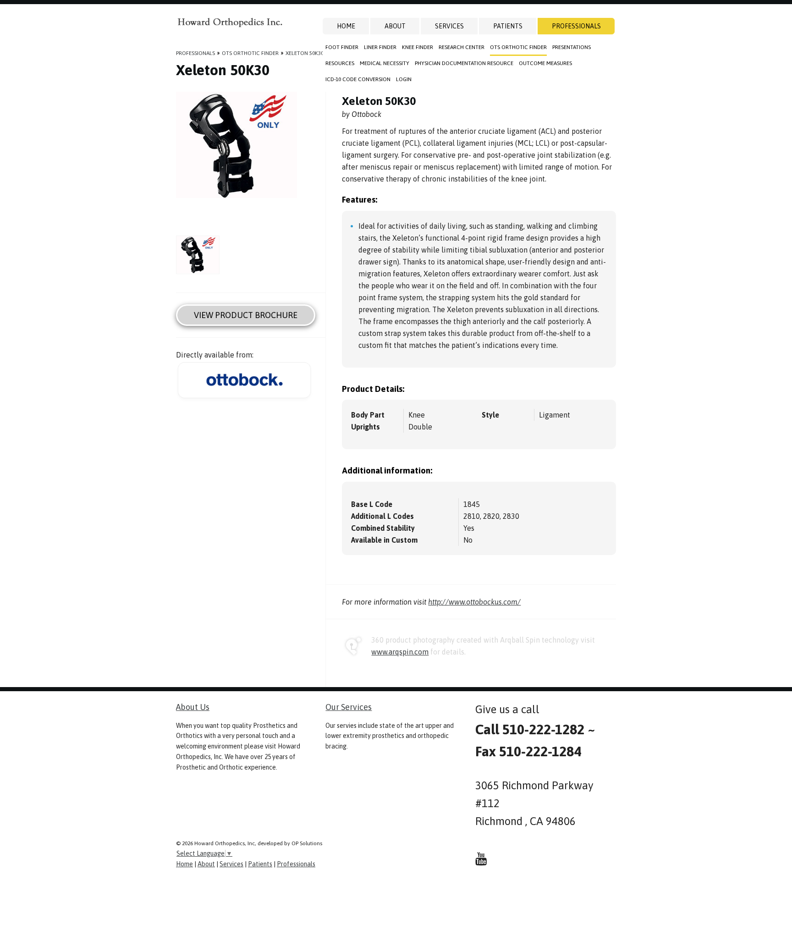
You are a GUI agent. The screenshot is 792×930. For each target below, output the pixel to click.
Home (346, 26)
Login (404, 79)
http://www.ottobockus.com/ (474, 602)
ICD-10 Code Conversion (357, 79)
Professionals (576, 26)
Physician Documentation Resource (464, 63)
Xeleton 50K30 (305, 53)
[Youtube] (481, 858)
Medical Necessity (384, 63)
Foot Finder (341, 47)
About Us (192, 707)
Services (449, 26)
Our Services (348, 707)
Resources (339, 63)
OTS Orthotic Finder (518, 47)
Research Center (461, 47)
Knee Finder (417, 47)
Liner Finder (380, 47)
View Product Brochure (245, 315)
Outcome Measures (545, 63)
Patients (507, 26)
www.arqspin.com (400, 652)
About (395, 26)
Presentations (571, 47)
